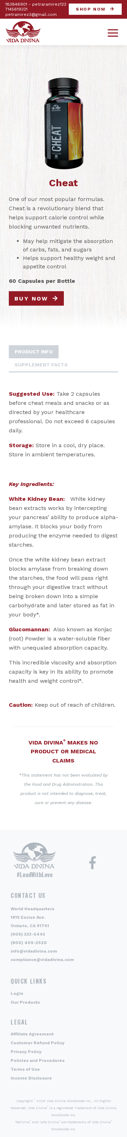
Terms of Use (25, 1069)
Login (17, 993)
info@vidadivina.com (34, 951)
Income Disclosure (31, 1078)
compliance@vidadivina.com (42, 959)
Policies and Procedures (38, 1060)
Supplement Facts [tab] (41, 364)
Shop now (91, 9)
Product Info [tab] (33, 351)
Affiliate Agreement (32, 1034)
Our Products (25, 1002)
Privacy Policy (26, 1051)
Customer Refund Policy (38, 1042)
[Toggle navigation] (112, 31)
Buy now (31, 298)
